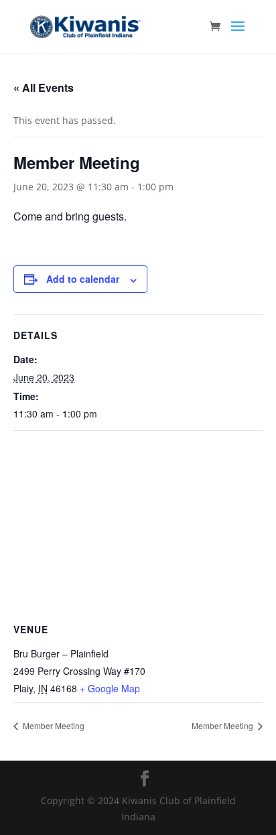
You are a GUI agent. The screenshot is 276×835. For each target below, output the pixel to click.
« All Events (43, 87)
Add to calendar (82, 278)
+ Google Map (110, 688)
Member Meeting (52, 725)
